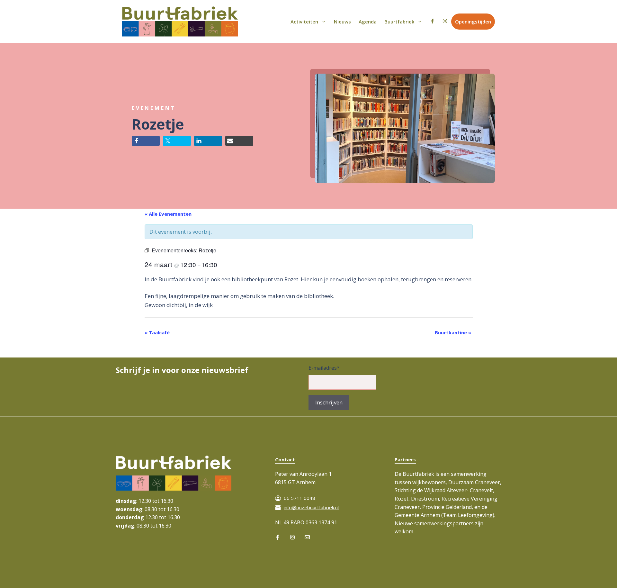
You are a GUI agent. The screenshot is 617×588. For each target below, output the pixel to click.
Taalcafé (157, 332)
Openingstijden (473, 21)
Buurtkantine (453, 332)
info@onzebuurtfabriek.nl (311, 507)
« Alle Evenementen (168, 214)
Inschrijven (329, 402)
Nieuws (342, 21)
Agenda (368, 21)
